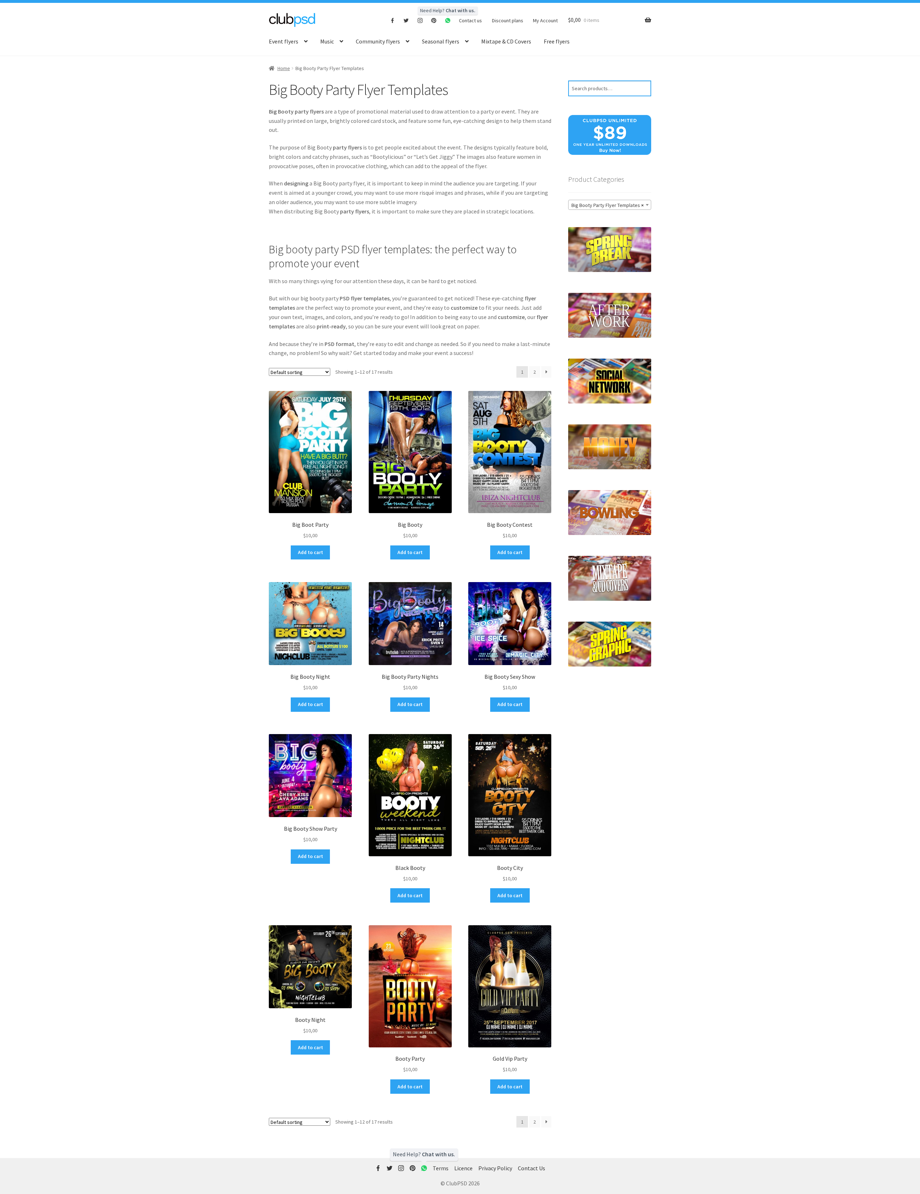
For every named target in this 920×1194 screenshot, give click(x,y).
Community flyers (378, 41)
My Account (545, 20)
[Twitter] (406, 20)
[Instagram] (420, 20)
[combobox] (609, 205)
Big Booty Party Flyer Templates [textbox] (607, 205)
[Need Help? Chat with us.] (424, 1168)
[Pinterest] (434, 20)
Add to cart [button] (310, 552)
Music (327, 41)
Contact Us (531, 1168)
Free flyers (557, 41)
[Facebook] (393, 20)
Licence (463, 1168)
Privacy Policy (495, 1168)
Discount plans (507, 20)
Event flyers (283, 41)
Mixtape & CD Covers (506, 41)
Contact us (470, 20)
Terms (440, 1168)
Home (283, 68)
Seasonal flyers (440, 41)
